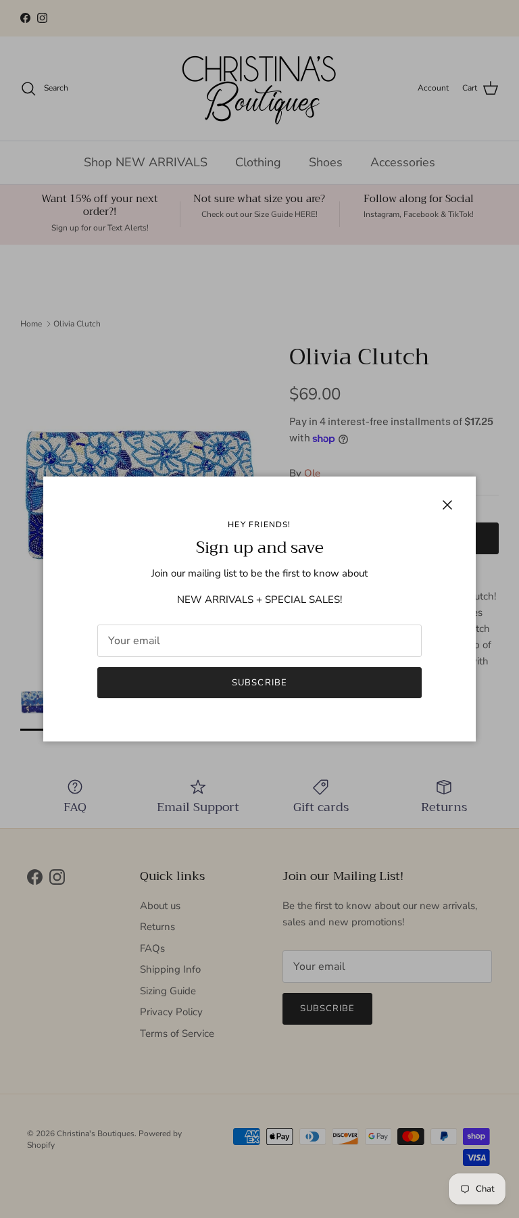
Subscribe (259, 683)
